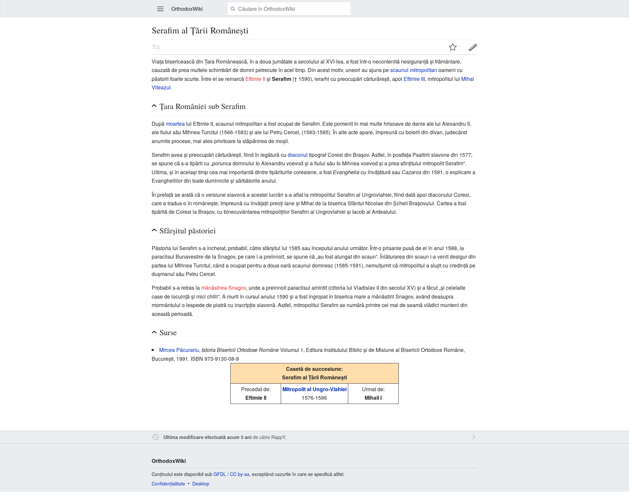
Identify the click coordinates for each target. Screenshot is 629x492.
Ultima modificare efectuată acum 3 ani (207, 437)
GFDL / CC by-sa (231, 474)
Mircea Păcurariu (179, 350)
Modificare (473, 47)
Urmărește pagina (453, 47)
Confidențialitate (168, 483)
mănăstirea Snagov (223, 287)
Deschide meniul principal (160, 9)
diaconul (298, 154)
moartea (175, 123)
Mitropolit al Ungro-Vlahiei (314, 389)
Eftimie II (255, 78)
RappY (278, 436)
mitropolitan (423, 70)
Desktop (200, 483)
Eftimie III (414, 78)
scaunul (399, 70)
